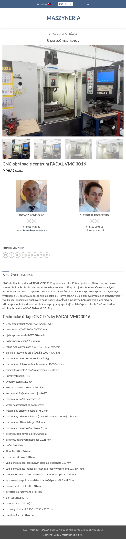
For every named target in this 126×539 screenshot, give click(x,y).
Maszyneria (63, 18)
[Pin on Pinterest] (29, 255)
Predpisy (35, 530)
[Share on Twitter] (17, 255)
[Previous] (9, 91)
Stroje (53, 33)
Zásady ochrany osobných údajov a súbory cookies (72, 530)
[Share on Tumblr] (47, 255)
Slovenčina (42, 4)
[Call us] (34, 221)
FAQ (25, 530)
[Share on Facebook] (11, 255)
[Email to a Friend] (23, 255)
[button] (80, 4)
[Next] (117, 91)
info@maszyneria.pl (94, 230)
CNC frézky (69, 33)
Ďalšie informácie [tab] (21, 274)
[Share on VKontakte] (35, 255)
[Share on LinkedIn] (41, 255)
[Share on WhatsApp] (5, 255)
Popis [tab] (5, 274)
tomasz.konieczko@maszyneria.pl (31, 230)
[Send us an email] (29, 221)
